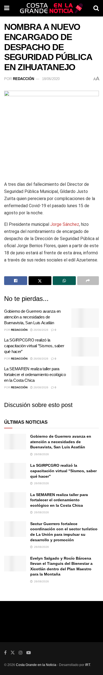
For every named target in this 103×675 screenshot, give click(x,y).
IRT (87, 665)
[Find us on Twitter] (12, 653)
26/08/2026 (40, 329)
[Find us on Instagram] (21, 653)
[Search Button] (96, 8)
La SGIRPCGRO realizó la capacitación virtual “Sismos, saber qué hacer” (34, 346)
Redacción (23, 79)
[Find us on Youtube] (28, 653)
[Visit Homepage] (51, 8)
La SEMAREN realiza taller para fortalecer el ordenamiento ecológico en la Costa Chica (35, 374)
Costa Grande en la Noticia (36, 665)
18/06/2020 (51, 79)
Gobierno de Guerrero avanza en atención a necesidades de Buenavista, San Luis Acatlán (32, 317)
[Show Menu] (6, 8)
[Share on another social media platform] (88, 280)
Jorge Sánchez (64, 224)
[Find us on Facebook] (5, 653)
